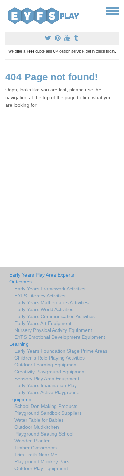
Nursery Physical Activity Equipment (53, 330)
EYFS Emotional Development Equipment (59, 337)
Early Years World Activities (43, 309)
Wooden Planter (32, 441)
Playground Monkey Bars (41, 461)
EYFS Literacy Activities (39, 295)
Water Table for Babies (39, 420)
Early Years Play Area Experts (41, 275)
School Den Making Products (46, 406)
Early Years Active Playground (47, 392)
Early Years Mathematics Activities (51, 302)
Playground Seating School (43, 434)
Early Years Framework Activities (49, 288)
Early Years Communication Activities (54, 316)
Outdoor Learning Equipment (46, 364)
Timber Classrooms (35, 447)
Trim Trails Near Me (36, 454)
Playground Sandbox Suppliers (48, 413)
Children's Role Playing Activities (49, 358)
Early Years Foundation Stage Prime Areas (60, 351)
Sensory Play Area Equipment (46, 378)
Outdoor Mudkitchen (36, 427)
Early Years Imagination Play (45, 385)
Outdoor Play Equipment (41, 468)
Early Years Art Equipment (42, 323)
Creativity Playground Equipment (50, 371)
